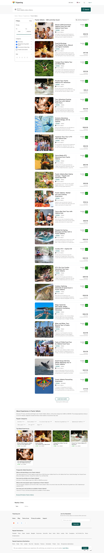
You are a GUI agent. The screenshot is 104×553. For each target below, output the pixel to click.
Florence (42, 544)
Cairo (58, 544)
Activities (20, 41)
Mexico (20, 16)
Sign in (90, 2)
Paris (67, 533)
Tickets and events (23, 49)
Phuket (54, 544)
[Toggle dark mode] (84, 2)
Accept (85, 548)
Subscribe (76, 524)
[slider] (16, 34)
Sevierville (45, 533)
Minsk (58, 533)
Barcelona (37, 544)
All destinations (15, 535)
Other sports (21, 424)
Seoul (50, 533)
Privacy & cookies (35, 518)
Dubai (17, 544)
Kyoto (54, 533)
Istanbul (28, 533)
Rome (86, 533)
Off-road (31, 424)
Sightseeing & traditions (78, 421)
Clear (30, 21)
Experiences (26, 16)
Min (16, 28)
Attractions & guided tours (23, 44)
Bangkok (33, 533)
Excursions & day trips (23, 47)
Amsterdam (48, 544)
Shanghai (14, 533)
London (62, 533)
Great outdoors (32, 421)
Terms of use (25, 518)
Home (16, 16)
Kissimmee (39, 533)
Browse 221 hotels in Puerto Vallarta (25, 495)
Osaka (23, 533)
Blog (19, 518)
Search (87, 9)
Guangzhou (71, 533)
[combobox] (81, 20)
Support (45, 518)
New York (31, 544)
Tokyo (19, 533)
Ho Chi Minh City (80, 533)
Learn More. (65, 548)
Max (26, 28)
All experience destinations (67, 544)
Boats (39, 424)
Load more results (62, 399)
